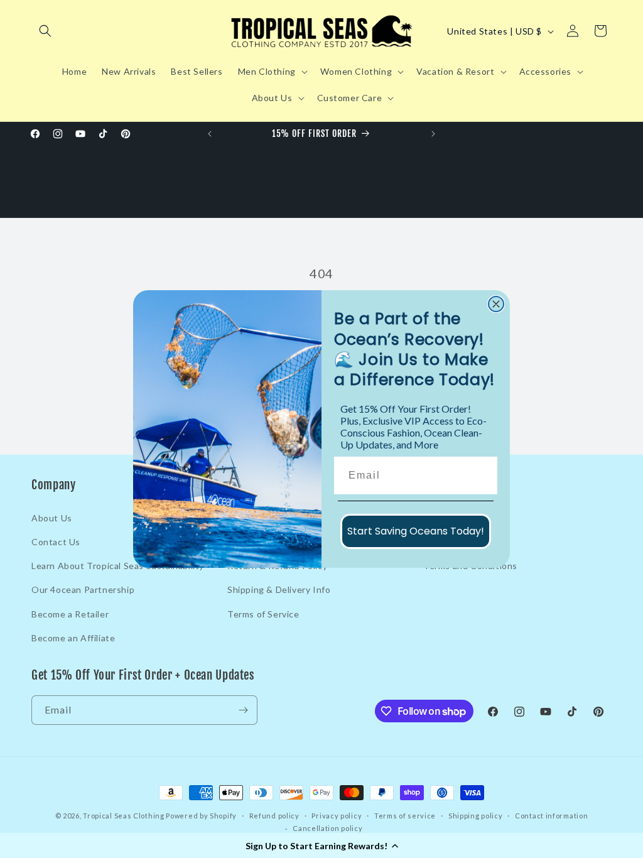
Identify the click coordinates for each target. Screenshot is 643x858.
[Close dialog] (496, 304)
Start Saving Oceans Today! (415, 531)
